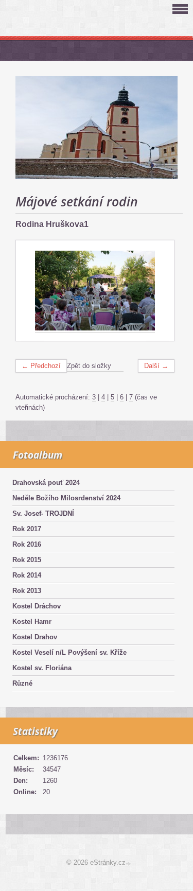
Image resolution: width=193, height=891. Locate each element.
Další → (156, 366)
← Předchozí (41, 366)
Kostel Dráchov (36, 606)
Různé (22, 683)
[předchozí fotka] (32, 291)
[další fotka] (157, 291)
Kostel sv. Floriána (42, 668)
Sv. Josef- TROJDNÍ (43, 513)
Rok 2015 (26, 560)
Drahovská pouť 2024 (46, 482)
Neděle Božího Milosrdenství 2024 (66, 498)
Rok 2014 (26, 575)
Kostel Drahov (34, 637)
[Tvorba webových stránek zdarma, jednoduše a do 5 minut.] (129, 863)
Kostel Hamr (31, 621)
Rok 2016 (26, 544)
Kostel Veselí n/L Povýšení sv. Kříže (69, 652)
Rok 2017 (26, 529)
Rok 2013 (26, 591)
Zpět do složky (89, 366)
